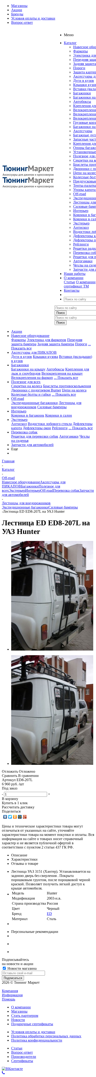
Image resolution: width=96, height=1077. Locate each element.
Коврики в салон (58, 415)
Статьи (69, 282)
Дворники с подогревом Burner (36, 390)
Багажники (82, 93)
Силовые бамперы (52, 407)
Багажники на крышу (28, 369)
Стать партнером (24, 1016)
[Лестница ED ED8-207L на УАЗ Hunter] (52, 649)
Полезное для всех (26, 382)
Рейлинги (81, 244)
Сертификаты (22, 1061)
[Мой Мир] (19, 817)
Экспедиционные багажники (34, 403)
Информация (12, 995)
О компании (86, 282)
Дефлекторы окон (37, 428)
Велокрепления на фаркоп (32, 378)
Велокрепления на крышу (62, 373)
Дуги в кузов (83, 81)
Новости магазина (22, 968)
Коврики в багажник (27, 415)
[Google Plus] (24, 817)
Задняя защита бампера (55, 344)
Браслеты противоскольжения (67, 386)
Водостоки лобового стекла (50, 424)
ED (49, 914)
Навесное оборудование (30, 336)
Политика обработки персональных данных (46, 1036)
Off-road (79, 194)
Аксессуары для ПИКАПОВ (34, 352)
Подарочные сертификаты (32, 1024)
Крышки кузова (45, 357)
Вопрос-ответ (22, 1052)
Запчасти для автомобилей (32, 445)
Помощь (8, 999)
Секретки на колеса (26, 386)
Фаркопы (80, 51)
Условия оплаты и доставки (33, 1032)
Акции (16, 331)
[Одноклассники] (15, 817)
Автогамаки (83, 261)
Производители (23, 1057)
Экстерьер (81, 223)
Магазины (19, 1011)
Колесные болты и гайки (31, 394)
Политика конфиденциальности (36, 1040)
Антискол (81, 227)
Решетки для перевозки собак (34, 436)
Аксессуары (82, 131)
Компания (10, 991)
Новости (18, 1020)
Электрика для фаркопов (46, 340)
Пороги (79, 68)
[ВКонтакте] (5, 817)
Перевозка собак (24, 432)
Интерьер (80, 211)
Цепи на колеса (74, 390)
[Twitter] (10, 817)
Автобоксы (82, 102)
